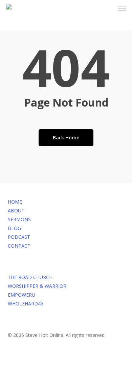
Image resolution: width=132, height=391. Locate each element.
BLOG (14, 228)
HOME (15, 202)
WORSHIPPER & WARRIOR (37, 286)
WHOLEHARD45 (25, 303)
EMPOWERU (21, 295)
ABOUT (16, 210)
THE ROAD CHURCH (30, 277)
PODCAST (19, 237)
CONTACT (19, 246)
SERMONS (19, 219)
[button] (122, 8)
